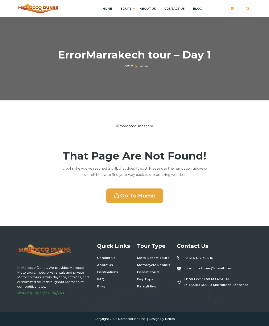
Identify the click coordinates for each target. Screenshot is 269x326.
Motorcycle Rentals (153, 265)
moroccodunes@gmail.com (208, 268)
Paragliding (146, 286)
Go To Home (138, 195)
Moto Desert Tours (153, 258)
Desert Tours (148, 272)
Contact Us (174, 8)
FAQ (100, 279)
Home (107, 8)
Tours (125, 8)
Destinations (107, 272)
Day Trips (145, 279)
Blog (197, 8)
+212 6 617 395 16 (198, 258)
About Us (148, 8)
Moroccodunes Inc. (132, 319)
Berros (170, 319)
